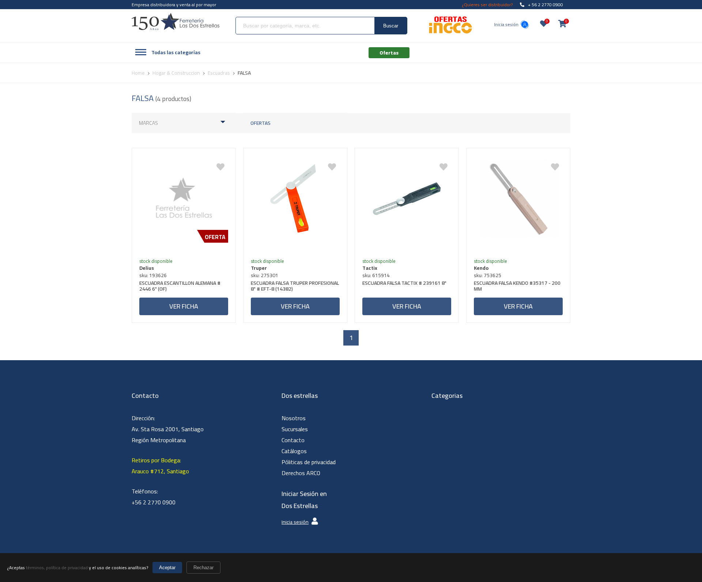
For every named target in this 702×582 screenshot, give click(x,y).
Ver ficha (183, 306)
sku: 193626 (153, 275)
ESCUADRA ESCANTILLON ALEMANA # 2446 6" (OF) (179, 287)
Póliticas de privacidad (309, 461)
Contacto (293, 439)
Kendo (481, 268)
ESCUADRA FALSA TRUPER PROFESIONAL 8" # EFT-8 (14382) (295, 287)
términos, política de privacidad (57, 567)
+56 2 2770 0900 (154, 502)
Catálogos (294, 450)
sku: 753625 (487, 275)
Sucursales (295, 429)
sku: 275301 (264, 275)
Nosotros (294, 418)
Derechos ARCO (301, 472)
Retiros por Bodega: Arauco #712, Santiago (160, 466)
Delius (146, 268)
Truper (259, 268)
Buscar (390, 26)
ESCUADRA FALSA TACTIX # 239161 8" (404, 284)
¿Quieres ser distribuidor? (487, 4)
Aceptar (167, 567)
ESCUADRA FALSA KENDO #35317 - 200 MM (517, 287)
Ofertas (260, 123)
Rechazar (203, 567)
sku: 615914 (376, 275)
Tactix (369, 268)
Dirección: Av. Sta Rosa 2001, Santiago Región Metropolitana (168, 429)
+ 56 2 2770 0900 (545, 4)
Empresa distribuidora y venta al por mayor (174, 4)
